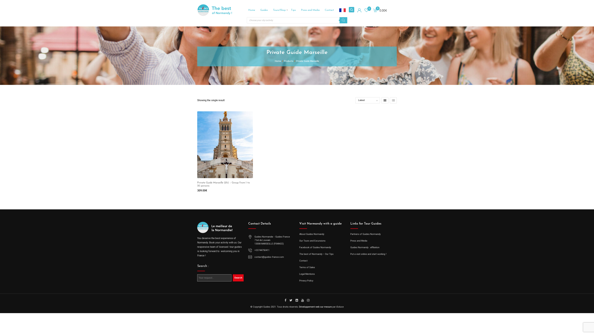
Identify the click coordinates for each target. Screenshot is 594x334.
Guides (264, 10)
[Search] (343, 20)
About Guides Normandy (311, 234)
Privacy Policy (306, 280)
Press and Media (310, 10)
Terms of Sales (307, 267)
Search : (203, 266)
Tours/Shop (279, 10)
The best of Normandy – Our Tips (316, 254)
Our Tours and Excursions (312, 240)
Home (251, 10)
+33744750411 (261, 250)
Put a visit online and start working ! (368, 254)
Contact (329, 10)
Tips (293, 10)
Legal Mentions (307, 274)
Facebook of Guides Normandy (315, 247)
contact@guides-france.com (269, 257)
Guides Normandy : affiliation (364, 247)
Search (238, 277)
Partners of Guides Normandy (365, 234)
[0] (375, 10)
